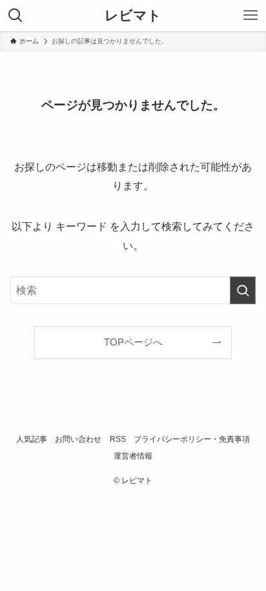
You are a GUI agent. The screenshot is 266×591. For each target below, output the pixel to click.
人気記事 (31, 439)
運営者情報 (133, 456)
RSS (118, 439)
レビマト (133, 16)
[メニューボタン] (250, 15)
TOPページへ (133, 342)
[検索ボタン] (15, 15)
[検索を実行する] (243, 290)
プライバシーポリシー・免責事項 (192, 439)
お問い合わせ (78, 439)
